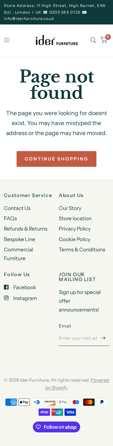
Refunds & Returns (25, 228)
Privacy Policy (75, 228)
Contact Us (17, 208)
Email (65, 326)
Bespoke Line (19, 239)
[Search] (93, 40)
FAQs (10, 218)
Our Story (70, 208)
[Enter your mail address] (103, 338)
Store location (75, 218)
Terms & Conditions (82, 249)
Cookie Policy (74, 239)
